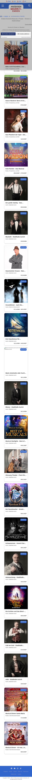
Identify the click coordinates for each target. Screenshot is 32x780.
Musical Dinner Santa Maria (15, 713)
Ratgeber (6, 771)
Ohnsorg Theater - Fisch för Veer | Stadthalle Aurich (15, 475)
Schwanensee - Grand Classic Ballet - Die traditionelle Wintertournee (16, 543)
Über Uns (20, 771)
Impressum (25, 771)
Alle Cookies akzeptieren (8, 34)
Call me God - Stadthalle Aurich (13, 646)
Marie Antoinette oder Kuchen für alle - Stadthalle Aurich (15, 373)
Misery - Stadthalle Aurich (14, 407)
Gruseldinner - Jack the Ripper (13, 305)
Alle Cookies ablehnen (23, 34)
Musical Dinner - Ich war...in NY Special (15, 748)
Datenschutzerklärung (25, 37)
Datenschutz (13, 774)
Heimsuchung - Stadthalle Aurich (14, 577)
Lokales (15, 771)
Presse (10, 771)
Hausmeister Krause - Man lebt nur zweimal (14, 271)
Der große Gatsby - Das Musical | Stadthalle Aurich (14, 203)
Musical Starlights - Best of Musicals (14, 441)
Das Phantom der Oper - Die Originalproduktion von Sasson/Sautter (15, 135)
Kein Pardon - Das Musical (14, 169)
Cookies (19, 774)
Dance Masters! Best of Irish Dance (15, 101)
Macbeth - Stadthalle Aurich (15, 237)
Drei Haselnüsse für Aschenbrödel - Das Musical (15, 339)
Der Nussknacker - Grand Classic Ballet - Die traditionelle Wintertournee (14, 509)
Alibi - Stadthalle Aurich (13, 679)
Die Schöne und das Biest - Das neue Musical (15, 611)
